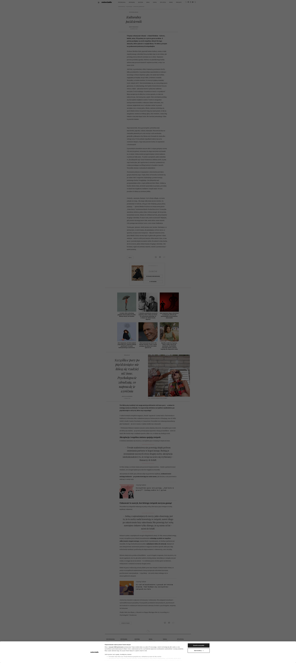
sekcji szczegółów (169, 660)
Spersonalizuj (197, 650)
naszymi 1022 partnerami (116, 647)
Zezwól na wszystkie (198, 645)
